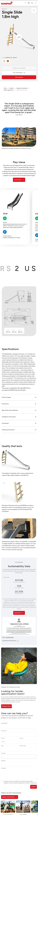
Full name (4, 730)
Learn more (17, 179)
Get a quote (19, 77)
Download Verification (9, 640)
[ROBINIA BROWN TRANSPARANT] (8, 61)
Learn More (19, 115)
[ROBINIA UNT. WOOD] (4, 61)
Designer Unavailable (19, 68)
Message (3, 768)
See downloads (18, 72)
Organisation (4, 723)
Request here (6, 706)
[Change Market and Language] (28, 3)
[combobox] (4, 741)
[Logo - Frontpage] (7, 3)
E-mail (21, 738)
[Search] (25, 3)
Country (3, 753)
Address (3, 760)
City (2, 745)
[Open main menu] (36, 3)
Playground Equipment (22, 88)
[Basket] (32, 3)
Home (5, 88)
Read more (34, 783)
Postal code (23, 745)
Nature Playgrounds (8, 90)
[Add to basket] (33, 10)
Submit (33, 786)
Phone (3, 738)
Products (11, 88)
